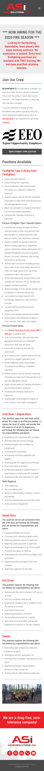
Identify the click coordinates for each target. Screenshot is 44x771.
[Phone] (27, 753)
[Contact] (33, 753)
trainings (6, 122)
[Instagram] (15, 753)
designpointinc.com (22, 767)
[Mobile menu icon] (39, 8)
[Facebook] (9, 753)
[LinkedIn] (21, 753)
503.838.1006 (7, 118)
